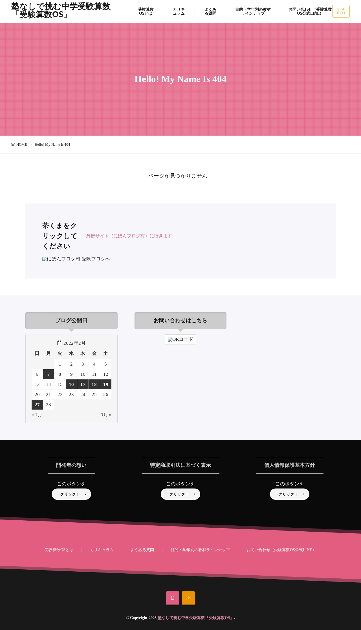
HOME (21, 144)
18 (94, 384)
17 (82, 384)
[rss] (188, 598)
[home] (172, 598)
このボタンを (71, 484)
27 (37, 404)
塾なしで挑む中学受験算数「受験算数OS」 (61, 11)
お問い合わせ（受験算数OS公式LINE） (310, 11)
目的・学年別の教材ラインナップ (253, 11)
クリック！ (70, 494)
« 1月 (36, 414)
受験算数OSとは (146, 11)
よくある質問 (210, 11)
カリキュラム (179, 11)
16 (71, 384)
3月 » (106, 414)
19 (105, 384)
